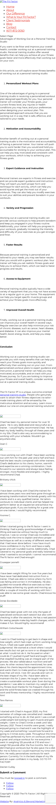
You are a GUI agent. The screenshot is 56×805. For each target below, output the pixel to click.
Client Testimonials (18, 20)
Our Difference (15, 13)
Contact (11, 27)
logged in (19, 778)
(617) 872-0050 (15, 30)
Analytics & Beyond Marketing (30, 801)
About (10, 10)
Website (4, 801)
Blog (9, 24)
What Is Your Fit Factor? (21, 17)
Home (10, 6)
